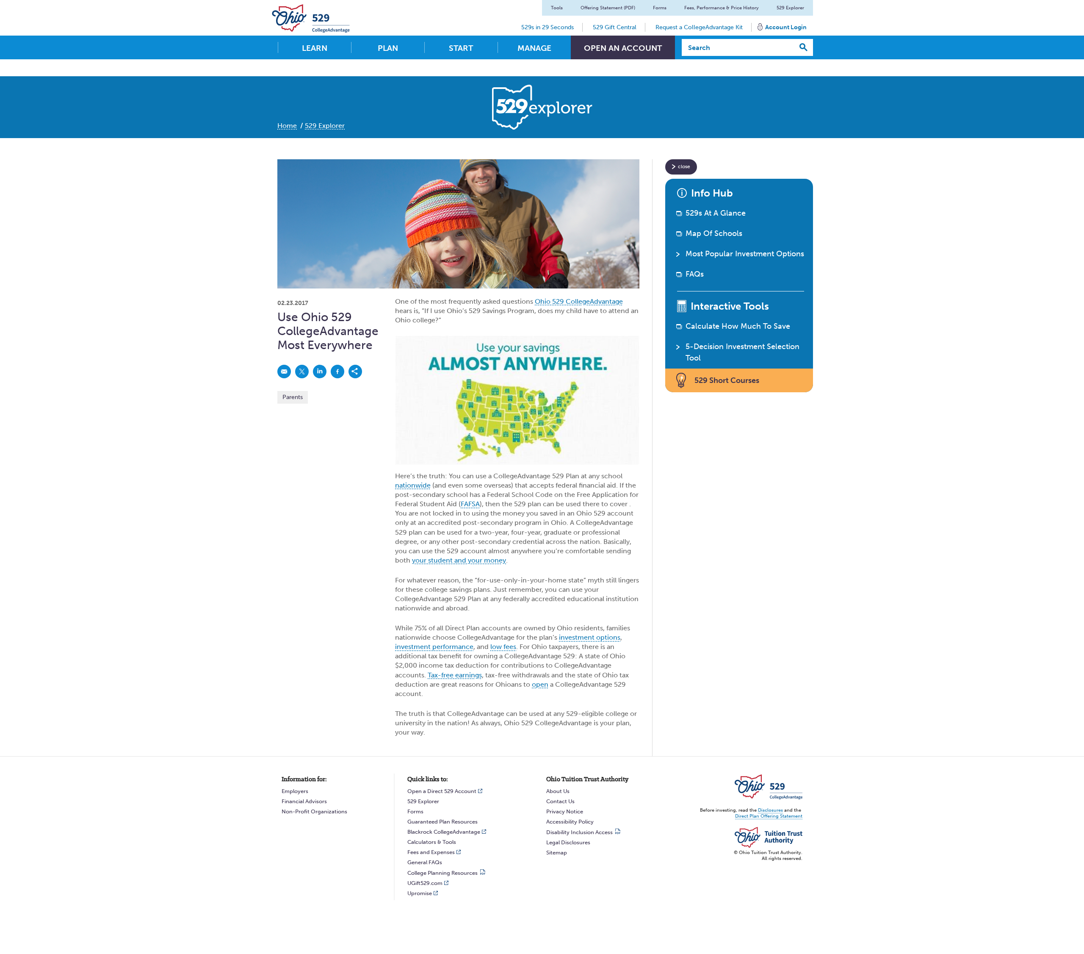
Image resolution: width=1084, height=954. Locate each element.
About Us (558, 791)
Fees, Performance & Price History (721, 8)
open (540, 684)
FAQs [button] (695, 274)
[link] (284, 371)
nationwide (413, 485)
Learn (314, 48)
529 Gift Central (614, 27)
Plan (388, 48)
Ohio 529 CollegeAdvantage (579, 301)
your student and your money (459, 560)
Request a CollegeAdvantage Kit (699, 27)
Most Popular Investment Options (745, 253)
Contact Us (560, 801)
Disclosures (770, 810)
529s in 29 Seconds (547, 27)
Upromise (419, 893)
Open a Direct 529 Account (441, 791)
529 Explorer (790, 8)
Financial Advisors (304, 801)
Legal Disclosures (568, 842)
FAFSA (470, 504)
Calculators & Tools (431, 842)
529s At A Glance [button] (716, 213)
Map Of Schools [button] (714, 233)
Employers (295, 791)
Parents (292, 397)
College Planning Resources (442, 873)
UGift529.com (424, 883)
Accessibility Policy (570, 821)
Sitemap (556, 852)
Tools (557, 8)
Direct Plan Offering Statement (768, 816)
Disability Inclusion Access (579, 832)
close (684, 166)
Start (461, 48)
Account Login (786, 27)
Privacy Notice (564, 811)
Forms (659, 8)
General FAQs (424, 862)
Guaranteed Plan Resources (442, 821)
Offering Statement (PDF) (608, 8)
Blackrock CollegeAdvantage (443, 832)
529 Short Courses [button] (726, 380)
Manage (534, 48)
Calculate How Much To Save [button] (738, 326)
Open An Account (623, 48)
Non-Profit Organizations (314, 811)
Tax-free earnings (455, 675)
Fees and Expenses (431, 852)
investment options (589, 637)
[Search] (803, 47)
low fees (503, 647)
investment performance (434, 647)
